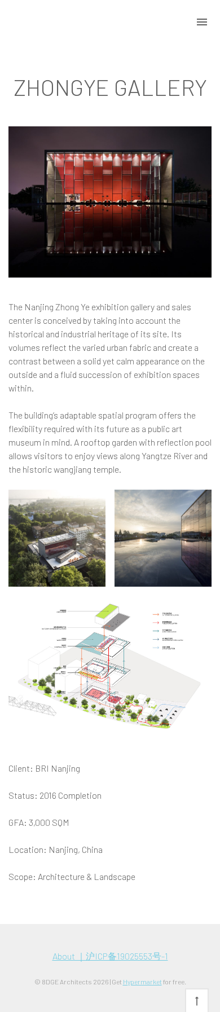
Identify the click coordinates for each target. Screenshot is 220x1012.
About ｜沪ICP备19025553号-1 (110, 956)
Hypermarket (142, 981)
